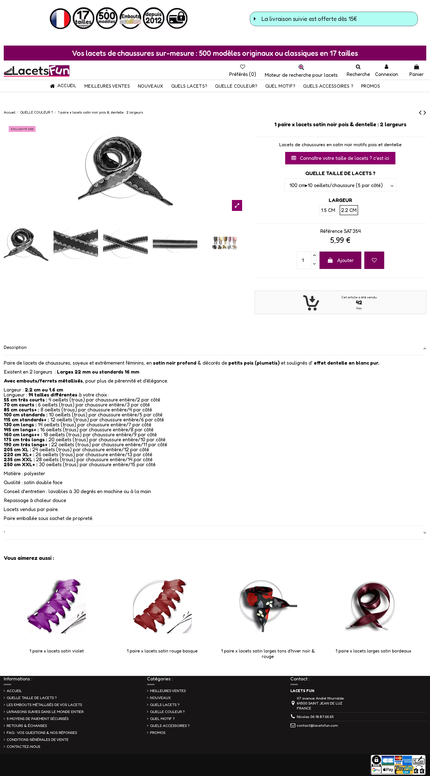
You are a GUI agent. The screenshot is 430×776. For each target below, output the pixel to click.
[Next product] (425, 112)
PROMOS (157, 732)
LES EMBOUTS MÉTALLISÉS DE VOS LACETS (44, 704)
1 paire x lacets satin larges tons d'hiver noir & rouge (268, 653)
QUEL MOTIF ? (162, 718)
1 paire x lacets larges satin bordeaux (373, 650)
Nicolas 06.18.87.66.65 (315, 716)
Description (15, 347)
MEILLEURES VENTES (168, 690)
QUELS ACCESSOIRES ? (170, 725)
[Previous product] (421, 112)
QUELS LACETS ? (164, 704)
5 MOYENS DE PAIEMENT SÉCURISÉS (38, 718)
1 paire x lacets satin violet (56, 650)
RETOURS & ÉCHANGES (27, 725)
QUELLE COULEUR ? (167, 711)
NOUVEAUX (160, 697)
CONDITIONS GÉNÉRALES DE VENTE (38, 739)
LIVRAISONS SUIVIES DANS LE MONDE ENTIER (45, 711)
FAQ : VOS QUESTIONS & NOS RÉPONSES (42, 732)
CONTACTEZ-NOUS (23, 746)
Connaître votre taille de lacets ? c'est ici (344, 158)
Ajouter (345, 260)
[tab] (215, 348)
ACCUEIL (14, 690)
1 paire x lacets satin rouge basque (162, 650)
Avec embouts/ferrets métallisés (43, 381)
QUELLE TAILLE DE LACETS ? (32, 697)
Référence (331, 231)
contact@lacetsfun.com (317, 725)
